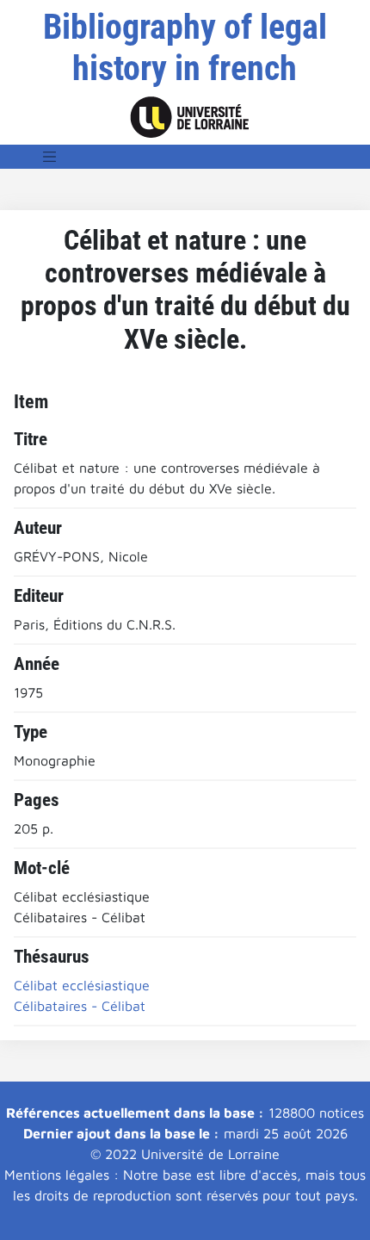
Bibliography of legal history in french (185, 48)
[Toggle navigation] (50, 157)
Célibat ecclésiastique (82, 985)
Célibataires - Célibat (79, 1006)
